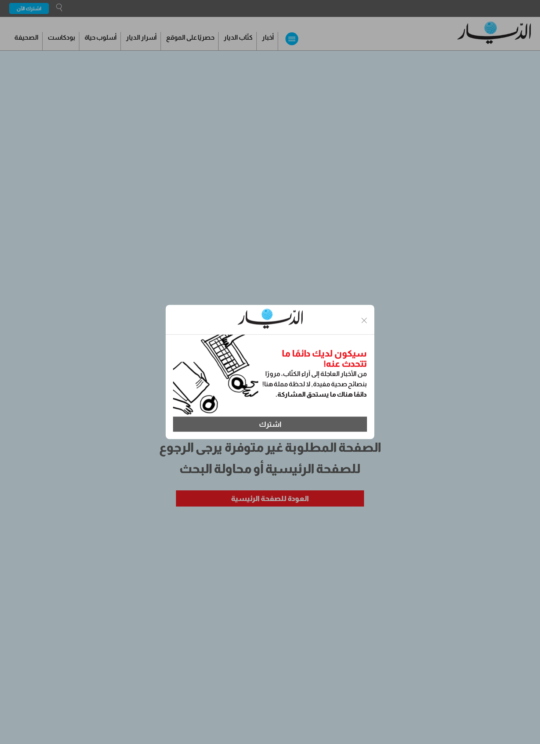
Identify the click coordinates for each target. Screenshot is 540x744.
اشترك (270, 424)
